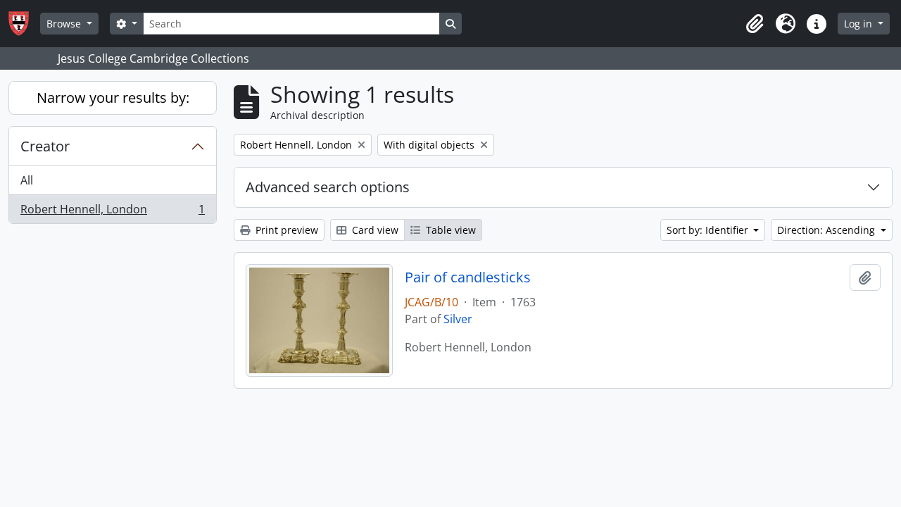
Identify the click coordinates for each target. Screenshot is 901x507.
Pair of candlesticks (468, 277)
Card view (373, 230)
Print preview (285, 230)
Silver (457, 319)
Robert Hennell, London (112, 212)
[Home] (24, 24)
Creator (45, 146)
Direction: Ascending (827, 230)
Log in (859, 23)
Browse (65, 23)
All (26, 180)
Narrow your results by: (113, 97)
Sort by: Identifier (709, 230)
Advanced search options (328, 186)
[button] (754, 23)
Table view (449, 230)
